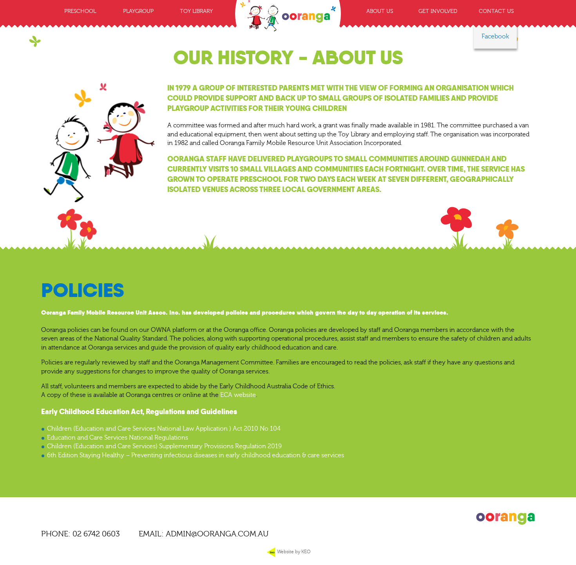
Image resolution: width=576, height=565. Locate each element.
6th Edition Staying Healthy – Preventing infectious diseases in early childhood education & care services (195, 455)
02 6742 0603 (96, 533)
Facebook (495, 36)
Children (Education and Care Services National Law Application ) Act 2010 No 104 (164, 428)
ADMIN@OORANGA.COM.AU (217, 533)
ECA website (238, 394)
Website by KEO (293, 551)
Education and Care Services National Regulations (117, 437)
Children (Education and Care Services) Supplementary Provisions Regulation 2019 (164, 446)
